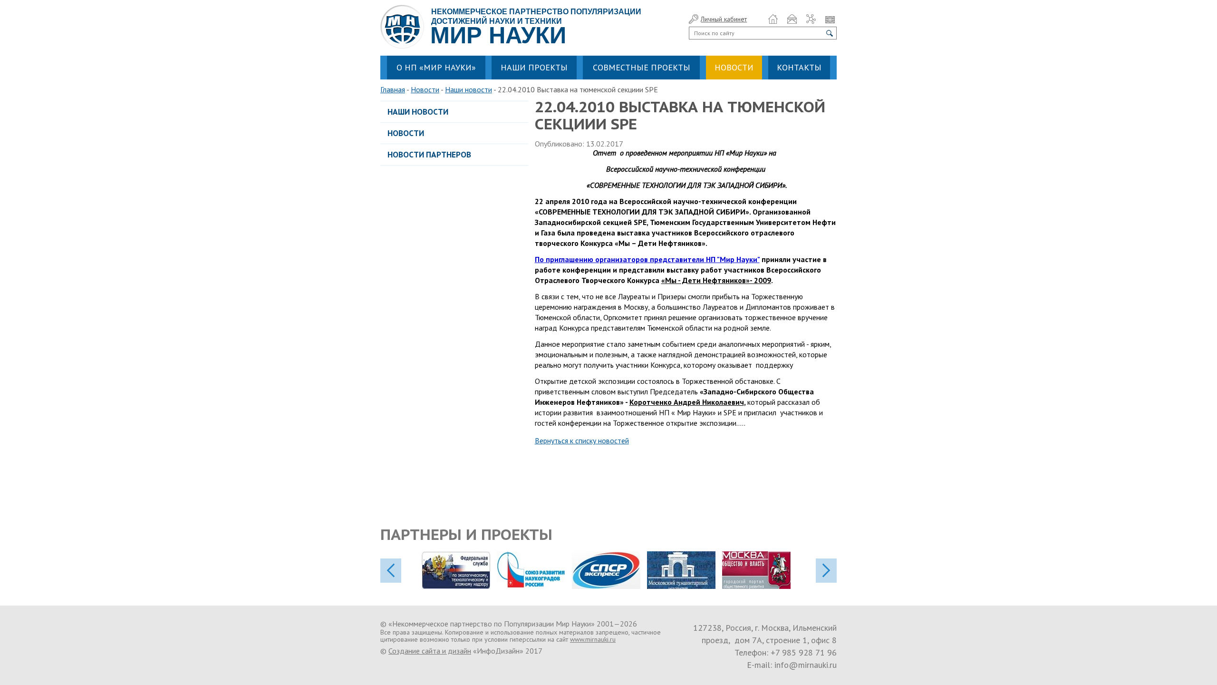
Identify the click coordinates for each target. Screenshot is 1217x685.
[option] (459, 570)
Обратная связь (792, 19)
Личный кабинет (724, 19)
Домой (773, 19)
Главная (392, 89)
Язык (830, 19)
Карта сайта (811, 19)
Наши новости (468, 89)
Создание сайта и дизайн (429, 651)
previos (390, 570)
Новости (425, 89)
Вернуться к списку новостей (582, 440)
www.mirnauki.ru (593, 639)
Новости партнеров (429, 154)
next (826, 570)
